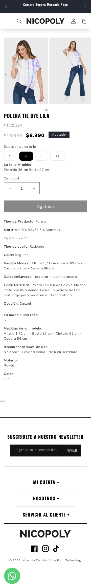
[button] (85, 6)
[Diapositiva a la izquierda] (6, 74)
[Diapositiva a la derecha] (85, 74)
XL (61, 157)
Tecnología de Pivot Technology (59, 560)
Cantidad (11, 178)
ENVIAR (72, 450)
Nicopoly (28, 560)
